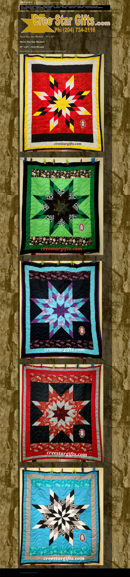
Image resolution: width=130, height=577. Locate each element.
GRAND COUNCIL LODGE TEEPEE (44, 7)
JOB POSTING (24, 9)
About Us (49, 9)
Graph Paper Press (34, 572)
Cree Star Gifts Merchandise (27, 7)
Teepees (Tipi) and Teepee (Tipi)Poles (94, 7)
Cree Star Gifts (26, 2)
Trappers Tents (72, 7)
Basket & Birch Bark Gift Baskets (33, 6)
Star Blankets (57, 7)
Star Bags (64, 7)
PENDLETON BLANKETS (48, 6)
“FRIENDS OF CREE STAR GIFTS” (37, 9)
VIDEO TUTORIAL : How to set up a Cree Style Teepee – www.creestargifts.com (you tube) (77, 6)
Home (22, 6)
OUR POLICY (80, 7)
